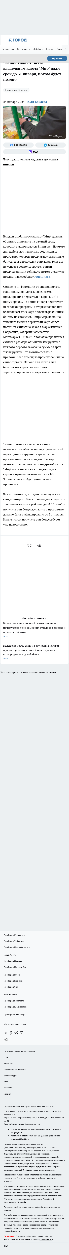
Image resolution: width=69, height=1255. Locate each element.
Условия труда (10, 1075)
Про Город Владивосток (15, 1006)
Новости (8, 1087)
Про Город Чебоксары (14, 941)
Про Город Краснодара (14, 1014)
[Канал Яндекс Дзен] (21, 1032)
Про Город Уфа (11, 987)
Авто (6, 1081)
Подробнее (22, 1202)
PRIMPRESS (42, 276)
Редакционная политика (15, 1069)
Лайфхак (38, 49)
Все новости (23, 49)
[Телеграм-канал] (50, 145)
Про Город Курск (12, 974)
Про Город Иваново (13, 961)
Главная (7, 1094)
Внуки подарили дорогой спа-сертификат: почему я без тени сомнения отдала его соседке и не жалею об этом (34, 630)
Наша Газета (10, 955)
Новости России (16, 90)
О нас (6, 1057)
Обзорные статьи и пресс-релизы (20, 1051)
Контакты (8, 1063)
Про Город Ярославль (14, 1000)
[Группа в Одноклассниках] (11, 1032)
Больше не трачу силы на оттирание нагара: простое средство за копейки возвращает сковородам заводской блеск (31, 652)
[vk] (30, 545)
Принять (57, 58)
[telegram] (40, 545)
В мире (50, 49)
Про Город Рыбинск (13, 981)
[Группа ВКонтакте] (18, 145)
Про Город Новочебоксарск (17, 947)
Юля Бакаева (37, 102)
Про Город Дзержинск (14, 935)
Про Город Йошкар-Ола (15, 967)
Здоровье (62, 49)
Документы (8, 49)
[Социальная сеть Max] (34, 151)
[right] (65, 49)
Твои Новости (10, 994)
